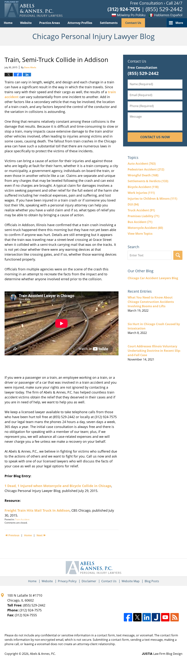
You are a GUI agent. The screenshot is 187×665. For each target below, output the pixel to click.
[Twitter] (137, 617)
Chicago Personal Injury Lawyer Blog (33, 9)
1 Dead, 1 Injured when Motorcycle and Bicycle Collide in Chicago (58, 486)
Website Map (131, 581)
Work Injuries (141, 193)
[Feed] (174, 617)
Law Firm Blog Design (162, 654)
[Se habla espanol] (164, 15)
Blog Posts (152, 581)
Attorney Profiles (80, 23)
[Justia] (156, 617)
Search (177, 255)
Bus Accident (140, 222)
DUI (133, 204)
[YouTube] (165, 617)
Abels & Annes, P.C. (43, 654)
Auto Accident (142, 164)
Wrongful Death (143, 175)
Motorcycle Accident (145, 228)
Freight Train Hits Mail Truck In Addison (37, 510)
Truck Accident (141, 210)
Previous (12, 535)
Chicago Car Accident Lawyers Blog (153, 278)
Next (41, 535)
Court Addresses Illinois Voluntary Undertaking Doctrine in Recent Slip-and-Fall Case (154, 350)
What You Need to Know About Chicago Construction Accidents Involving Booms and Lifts (151, 301)
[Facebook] (128, 617)
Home (8, 23)
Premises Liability (143, 216)
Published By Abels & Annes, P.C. (145, 9)
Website (26, 23)
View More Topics (140, 234)
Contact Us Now (155, 137)
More (179, 23)
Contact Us (133, 23)
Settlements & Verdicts (148, 181)
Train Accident (22, 519)
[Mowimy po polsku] (122, 15)
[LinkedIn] (146, 617)
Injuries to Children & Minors (152, 199)
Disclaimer (89, 581)
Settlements (109, 23)
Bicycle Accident (143, 187)
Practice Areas (49, 23)
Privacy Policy (67, 581)
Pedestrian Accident (146, 169)
